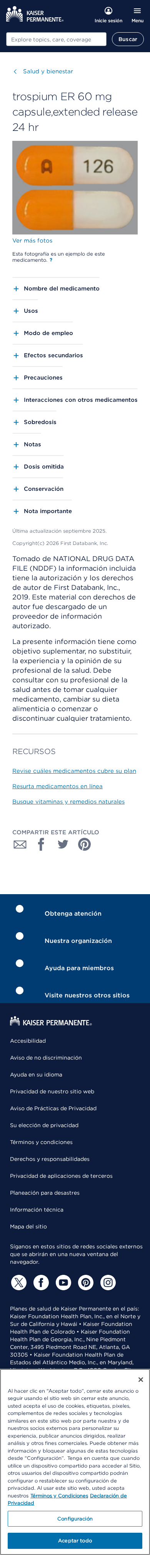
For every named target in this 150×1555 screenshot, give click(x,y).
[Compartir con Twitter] (63, 844)
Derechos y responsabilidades (50, 1159)
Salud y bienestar (48, 71)
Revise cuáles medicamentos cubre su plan (74, 771)
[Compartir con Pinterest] (84, 844)
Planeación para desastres (45, 1193)
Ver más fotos (32, 240)
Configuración (75, 1519)
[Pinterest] (84, 1282)
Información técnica (36, 1210)
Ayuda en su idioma (36, 1074)
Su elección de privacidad (44, 1125)
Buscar (127, 39)
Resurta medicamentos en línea (57, 786)
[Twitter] (17, 1282)
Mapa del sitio (28, 1226)
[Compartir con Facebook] (41, 844)
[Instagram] (107, 1282)
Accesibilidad (28, 1041)
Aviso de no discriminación (46, 1058)
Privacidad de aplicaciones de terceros (61, 1176)
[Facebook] (40, 1282)
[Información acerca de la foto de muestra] (51, 259)
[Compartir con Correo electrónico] (20, 844)
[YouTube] (62, 1282)
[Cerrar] (140, 1379)
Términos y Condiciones (59, 1496)
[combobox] (56, 39)
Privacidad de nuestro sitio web (52, 1091)
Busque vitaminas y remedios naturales (68, 801)
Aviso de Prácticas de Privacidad (53, 1108)
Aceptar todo (75, 1540)
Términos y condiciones (41, 1142)
